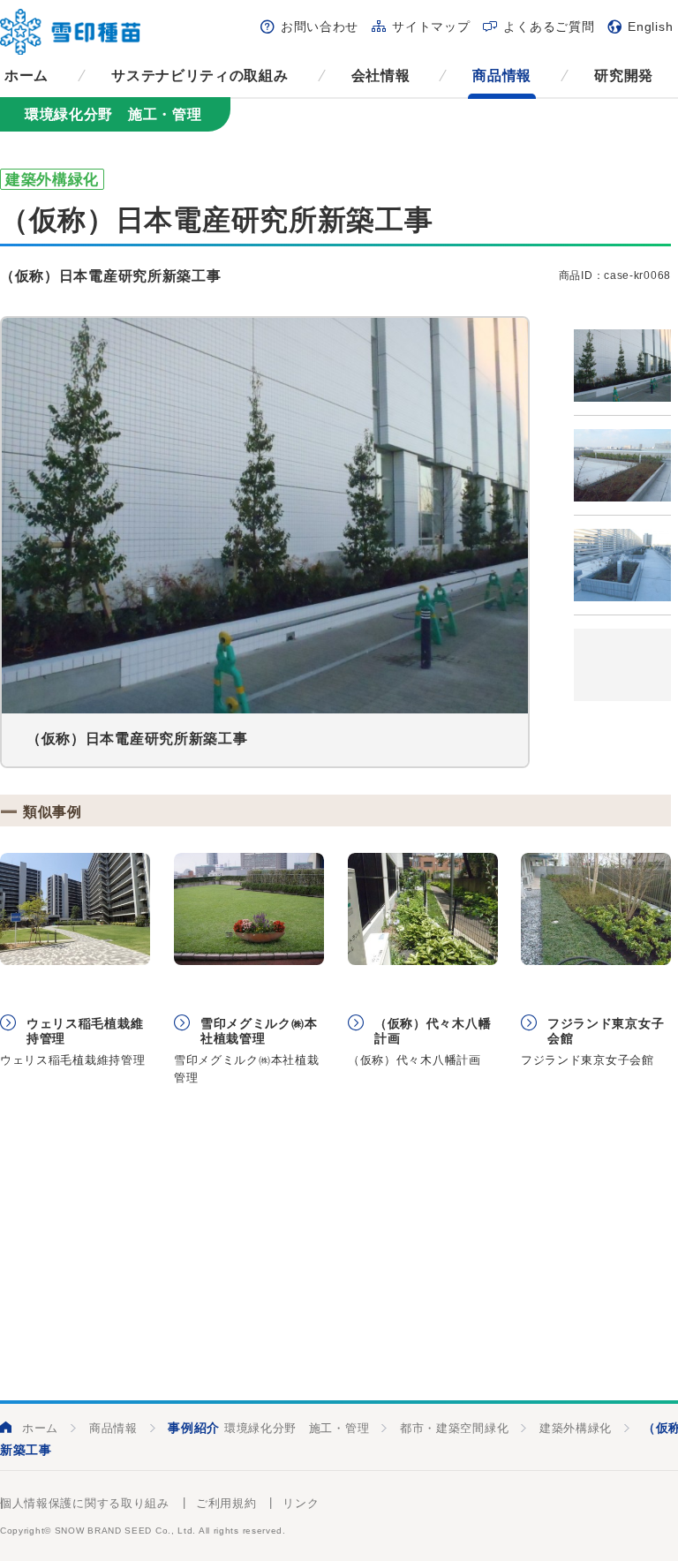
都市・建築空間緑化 (454, 1428)
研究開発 (623, 75)
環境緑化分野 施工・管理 (296, 1428)
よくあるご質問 (548, 26)
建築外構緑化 (575, 1428)
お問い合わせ (319, 26)
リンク (300, 1503)
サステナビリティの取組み (199, 75)
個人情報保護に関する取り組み (85, 1503)
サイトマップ (431, 26)
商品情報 (501, 75)
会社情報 (381, 75)
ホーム (26, 75)
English (650, 26)
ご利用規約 (226, 1503)
